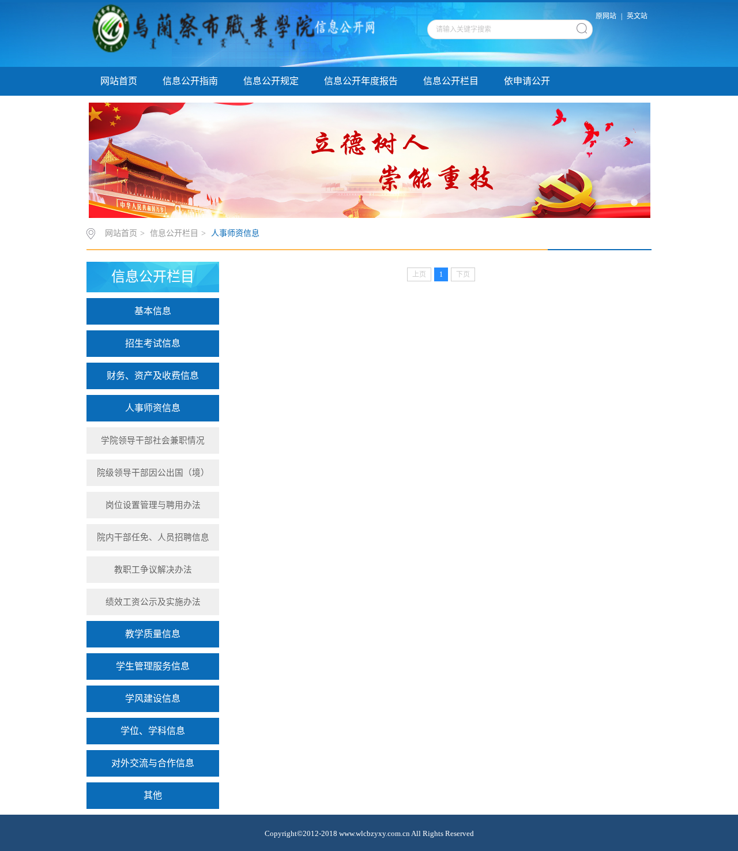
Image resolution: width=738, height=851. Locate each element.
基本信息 (152, 311)
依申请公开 (527, 81)
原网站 (606, 16)
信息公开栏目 (451, 81)
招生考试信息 (152, 343)
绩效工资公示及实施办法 (153, 602)
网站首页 (118, 81)
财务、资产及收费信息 (153, 376)
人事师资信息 (235, 233)
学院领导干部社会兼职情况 (153, 440)
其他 (153, 795)
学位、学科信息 (153, 731)
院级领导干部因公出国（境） (153, 472)
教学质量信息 (152, 634)
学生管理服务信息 (153, 666)
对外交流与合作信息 (152, 763)
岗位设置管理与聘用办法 (153, 505)
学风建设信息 (152, 698)
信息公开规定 (271, 81)
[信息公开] (235, 34)
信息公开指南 (190, 81)
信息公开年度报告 (361, 81)
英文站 (637, 16)
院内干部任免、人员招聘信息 (153, 537)
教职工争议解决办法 (153, 569)
